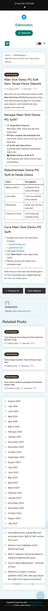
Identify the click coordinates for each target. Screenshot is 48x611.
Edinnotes (24, 25)
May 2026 (12, 416)
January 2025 (14, 498)
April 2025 (13, 482)
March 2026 (14, 426)
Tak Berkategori (12, 74)
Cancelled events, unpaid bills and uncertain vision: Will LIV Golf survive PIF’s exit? (26, 536)
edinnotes (27, 89)
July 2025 (12, 467)
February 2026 (15, 431)
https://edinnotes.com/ (21, 311)
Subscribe (25, 33)
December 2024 (16, 503)
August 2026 (14, 401)
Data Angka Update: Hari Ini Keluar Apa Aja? (22, 361)
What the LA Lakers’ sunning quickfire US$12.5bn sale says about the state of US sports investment (25, 575)
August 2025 (14, 462)
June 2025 (13, 472)
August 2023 (14, 518)
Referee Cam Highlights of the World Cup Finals (23, 547)
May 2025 (12, 477)
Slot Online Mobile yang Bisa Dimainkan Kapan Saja (23, 383)
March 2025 (14, 487)
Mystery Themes (37, 605)
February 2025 (15, 493)
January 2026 (14, 437)
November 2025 (16, 447)
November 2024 (16, 508)
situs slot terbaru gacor (17, 278)
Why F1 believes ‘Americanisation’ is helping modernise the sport (25, 556)
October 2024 (14, 513)
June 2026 (13, 411)
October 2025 (14, 452)
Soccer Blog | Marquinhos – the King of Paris (25, 565)
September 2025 (16, 457)
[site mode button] (38, 43)
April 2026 (13, 421)
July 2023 (12, 523)
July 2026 (12, 406)
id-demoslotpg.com (17, 244)
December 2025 (16, 442)
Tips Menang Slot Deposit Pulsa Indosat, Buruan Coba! (23, 338)
